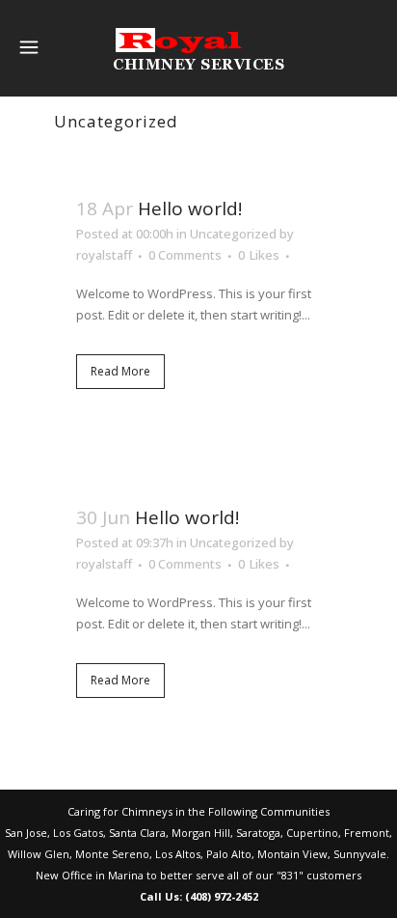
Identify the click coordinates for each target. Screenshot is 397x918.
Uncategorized (233, 233)
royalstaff (104, 255)
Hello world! (190, 208)
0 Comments (185, 255)
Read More (120, 371)
